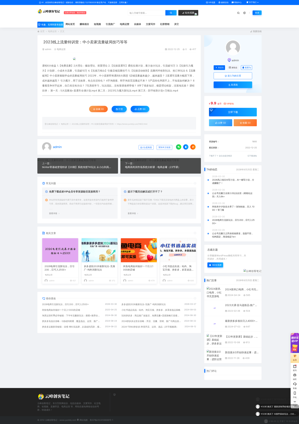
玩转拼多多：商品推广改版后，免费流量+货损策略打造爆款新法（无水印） (151, 315)
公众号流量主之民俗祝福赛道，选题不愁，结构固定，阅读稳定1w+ (233, 235)
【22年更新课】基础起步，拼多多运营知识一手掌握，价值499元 (242, 336)
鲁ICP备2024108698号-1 (101, 420)
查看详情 (53, 213)
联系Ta (248, 67)
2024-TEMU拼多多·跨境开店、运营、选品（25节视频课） (149, 326)
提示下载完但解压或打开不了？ (145, 191)
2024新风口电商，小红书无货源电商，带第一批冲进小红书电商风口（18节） (242, 289)
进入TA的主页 (234, 75)
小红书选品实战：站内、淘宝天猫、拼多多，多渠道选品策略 (177, 268)
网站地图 (83, 420)
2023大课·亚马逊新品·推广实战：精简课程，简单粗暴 (242, 305)
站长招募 (189, 12)
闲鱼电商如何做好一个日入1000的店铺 (138, 268)
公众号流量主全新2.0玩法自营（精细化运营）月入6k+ (232, 195)
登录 (257, 12)
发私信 (234, 68)
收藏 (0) (99, 109)
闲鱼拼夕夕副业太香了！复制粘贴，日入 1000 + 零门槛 (233, 208)
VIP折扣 (230, 103)
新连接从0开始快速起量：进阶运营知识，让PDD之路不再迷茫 (242, 352)
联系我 (234, 84)
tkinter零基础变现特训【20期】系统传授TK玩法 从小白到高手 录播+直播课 (77, 167)
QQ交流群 (217, 264)
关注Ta (220, 68)
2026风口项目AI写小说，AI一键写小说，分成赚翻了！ (233, 181)
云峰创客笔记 (52, 124)
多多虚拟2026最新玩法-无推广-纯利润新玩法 (99, 268)
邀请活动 (224, 2)
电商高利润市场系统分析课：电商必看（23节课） (152, 167)
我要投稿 (257, 31)
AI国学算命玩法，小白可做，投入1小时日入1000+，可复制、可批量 (285, 412)
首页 (42, 31)
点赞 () (141, 109)
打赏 (120, 109)
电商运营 (52, 31)
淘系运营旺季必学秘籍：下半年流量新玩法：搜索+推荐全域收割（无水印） (72, 315)
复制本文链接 (164, 147)
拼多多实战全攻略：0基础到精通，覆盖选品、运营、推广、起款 (72, 321)
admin (48, 49)
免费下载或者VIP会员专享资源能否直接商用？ (74, 191)
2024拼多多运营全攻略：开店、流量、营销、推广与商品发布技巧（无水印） (151, 321)
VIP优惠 (211, 2)
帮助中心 (238, 2)
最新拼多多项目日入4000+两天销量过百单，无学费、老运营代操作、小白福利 (242, 320)
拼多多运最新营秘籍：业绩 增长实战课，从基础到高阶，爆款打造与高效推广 (72, 326)
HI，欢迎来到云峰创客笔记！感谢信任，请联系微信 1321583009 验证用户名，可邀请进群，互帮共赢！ (84, 2)
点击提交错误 (226, 156)
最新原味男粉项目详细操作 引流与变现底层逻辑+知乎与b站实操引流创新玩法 (285, 404)
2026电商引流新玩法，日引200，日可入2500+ (60, 268)
